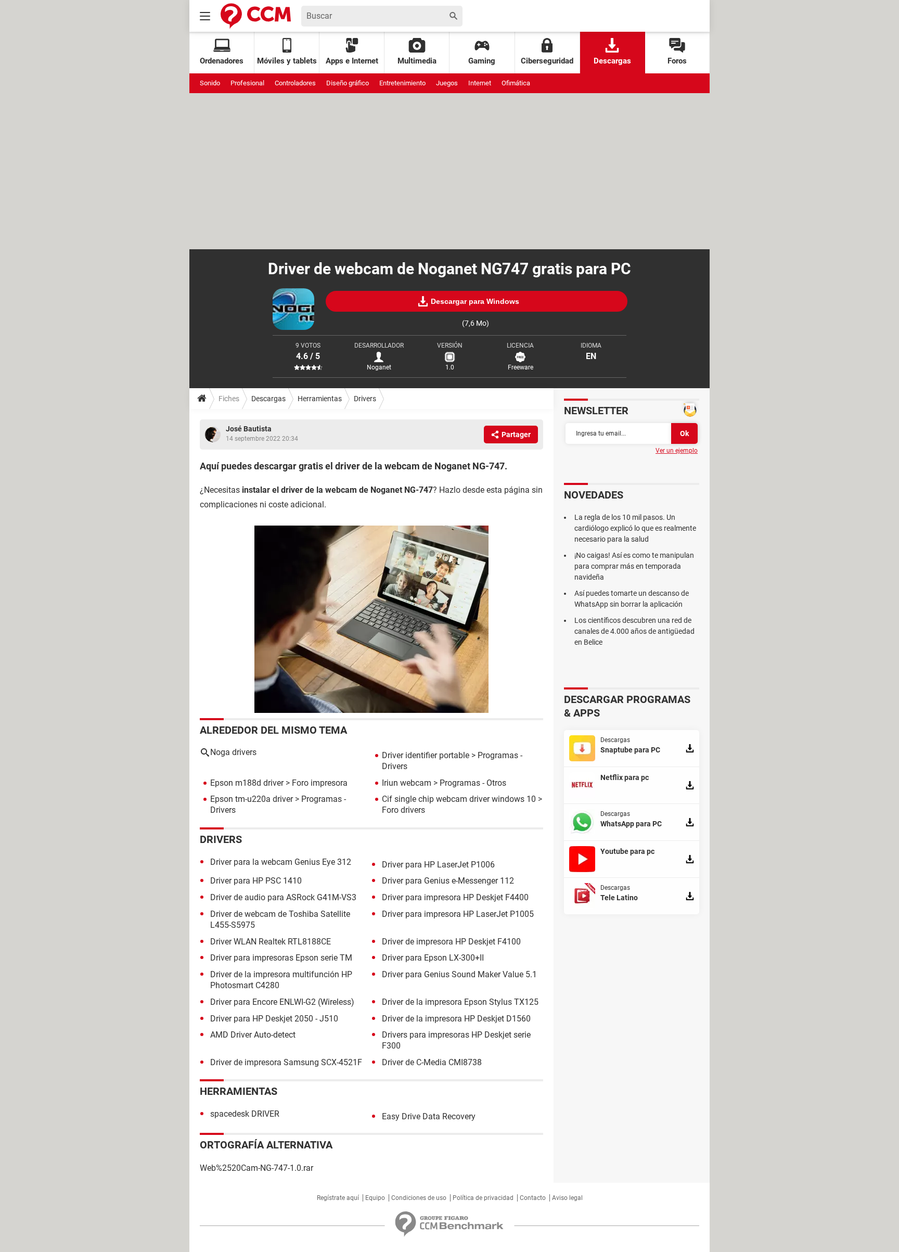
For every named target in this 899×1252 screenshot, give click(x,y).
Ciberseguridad (547, 61)
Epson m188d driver (247, 783)
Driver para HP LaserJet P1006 (438, 865)
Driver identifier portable (425, 755)
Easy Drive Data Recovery (429, 1116)
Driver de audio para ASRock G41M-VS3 (283, 897)
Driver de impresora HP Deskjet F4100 (451, 942)
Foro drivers (403, 810)
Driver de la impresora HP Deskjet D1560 (456, 1019)
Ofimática (516, 83)
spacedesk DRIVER (244, 1114)
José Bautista (249, 429)
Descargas (612, 61)
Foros (677, 61)
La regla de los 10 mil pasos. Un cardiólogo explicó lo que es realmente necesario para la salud (635, 528)
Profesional (247, 83)
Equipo (375, 1198)
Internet (479, 83)
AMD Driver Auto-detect (253, 1035)
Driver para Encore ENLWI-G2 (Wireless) (282, 1002)
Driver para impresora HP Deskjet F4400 (455, 897)
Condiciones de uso (418, 1198)
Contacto (533, 1198)
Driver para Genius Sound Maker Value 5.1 (459, 974)
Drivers (365, 398)
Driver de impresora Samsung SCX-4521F (286, 1062)
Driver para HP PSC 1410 (256, 881)
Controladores (295, 83)
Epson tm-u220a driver (251, 799)
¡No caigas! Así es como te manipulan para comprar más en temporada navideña (634, 566)
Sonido (210, 83)
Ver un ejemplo (677, 450)
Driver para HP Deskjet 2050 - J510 (274, 1019)
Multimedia (416, 61)
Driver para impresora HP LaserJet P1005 (458, 914)
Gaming (481, 61)
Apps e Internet (352, 61)
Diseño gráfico (347, 83)
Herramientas (320, 398)
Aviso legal (567, 1198)
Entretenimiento (402, 83)
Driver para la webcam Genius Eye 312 (280, 862)
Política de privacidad (483, 1198)
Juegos (447, 83)
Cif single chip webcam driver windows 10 (459, 799)
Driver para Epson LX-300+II (433, 958)
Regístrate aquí (338, 1198)
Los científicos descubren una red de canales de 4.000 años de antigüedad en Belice (634, 631)
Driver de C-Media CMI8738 (432, 1062)
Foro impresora (320, 783)
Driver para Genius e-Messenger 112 (448, 881)
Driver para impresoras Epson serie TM (281, 958)
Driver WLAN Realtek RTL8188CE (270, 942)
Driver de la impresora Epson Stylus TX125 (460, 1002)
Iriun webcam (406, 783)
